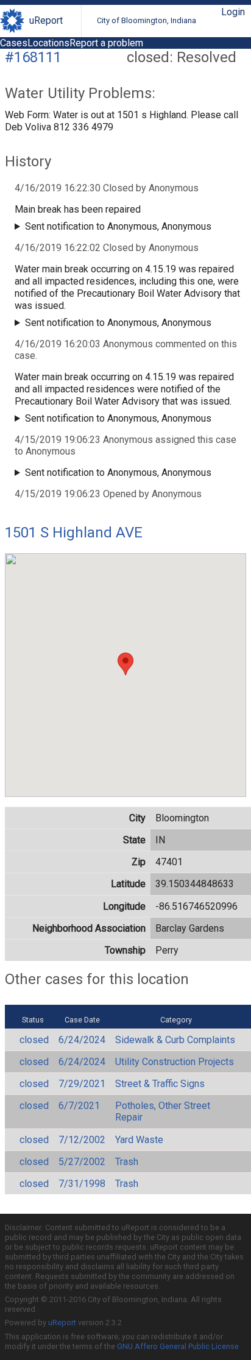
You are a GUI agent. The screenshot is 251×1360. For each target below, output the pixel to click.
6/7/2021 (79, 1105)
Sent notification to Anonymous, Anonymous (118, 226)
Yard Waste (139, 1140)
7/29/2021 (81, 1083)
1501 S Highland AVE (74, 532)
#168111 (33, 57)
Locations (48, 43)
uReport (46, 20)
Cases (13, 43)
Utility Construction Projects (174, 1062)
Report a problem (106, 43)
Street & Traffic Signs (160, 1083)
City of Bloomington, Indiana (146, 20)
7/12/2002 (81, 1140)
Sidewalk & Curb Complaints (175, 1040)
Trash (126, 1161)
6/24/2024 (81, 1040)
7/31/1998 (81, 1183)
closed (34, 1040)
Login (233, 12)
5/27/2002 (81, 1161)
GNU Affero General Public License (178, 1346)
